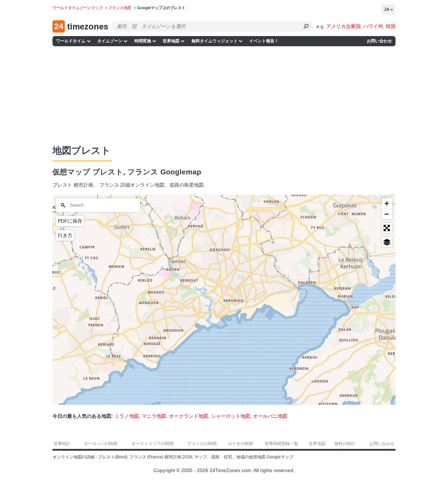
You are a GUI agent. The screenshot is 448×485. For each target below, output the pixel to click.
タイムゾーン (109, 41)
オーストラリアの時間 (153, 443)
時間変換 (142, 41)
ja (387, 9)
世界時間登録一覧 (281, 443)
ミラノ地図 (126, 416)
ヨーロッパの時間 (100, 443)
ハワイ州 (373, 26)
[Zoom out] (387, 214)
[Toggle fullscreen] (387, 228)
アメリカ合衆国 (343, 26)
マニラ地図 (154, 416)
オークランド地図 (188, 416)
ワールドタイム (70, 41)
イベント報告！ (264, 41)
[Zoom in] (387, 203)
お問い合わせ (379, 41)
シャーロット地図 (230, 416)
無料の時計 (344, 443)
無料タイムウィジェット (214, 41)
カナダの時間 (240, 443)
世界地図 (171, 41)
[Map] (224, 300)
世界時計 (62, 443)
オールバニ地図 (270, 416)
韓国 (391, 26)
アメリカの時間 (202, 443)
